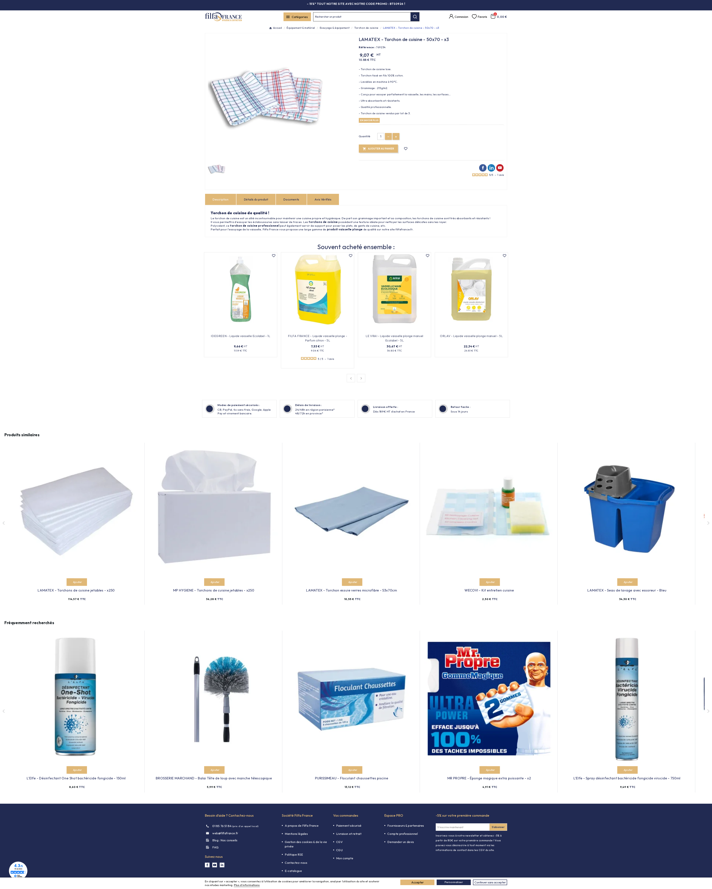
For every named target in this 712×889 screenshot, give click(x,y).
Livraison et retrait (349, 834)
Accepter (417, 882)
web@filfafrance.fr (225, 833)
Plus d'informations (247, 885)
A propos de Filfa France (302, 825)
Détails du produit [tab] (256, 199)
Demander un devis (400, 842)
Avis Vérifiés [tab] (323, 199)
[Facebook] (483, 168)
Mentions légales (296, 834)
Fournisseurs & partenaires (405, 825)
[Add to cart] (70, 582)
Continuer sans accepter (490, 882)
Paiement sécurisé (349, 825)
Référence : (367, 47)
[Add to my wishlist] (406, 148)
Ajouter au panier (238, 330)
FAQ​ (215, 847)
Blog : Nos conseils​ (224, 840)
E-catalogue (293, 871)
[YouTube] (214, 865)
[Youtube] (500, 168)
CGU (339, 850)
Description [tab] (220, 199)
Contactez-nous (296, 863)
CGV (339, 842)
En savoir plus (369, 120)
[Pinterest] (491, 168)
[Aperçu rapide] (257, 330)
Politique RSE (294, 854)
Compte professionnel (402, 834)
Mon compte (344, 858)
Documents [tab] (291, 199)
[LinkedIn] (222, 865)
